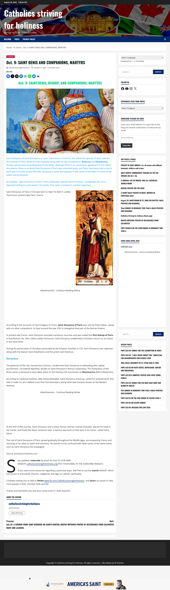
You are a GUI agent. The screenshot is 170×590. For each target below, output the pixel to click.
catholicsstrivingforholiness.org (42, 463)
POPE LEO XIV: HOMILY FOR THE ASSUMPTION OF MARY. (141, 350)
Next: (87, 523)
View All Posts (17, 513)
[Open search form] (165, 39)
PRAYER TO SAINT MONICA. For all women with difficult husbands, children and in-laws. (141, 167)
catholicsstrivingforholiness (19, 68)
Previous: (33, 524)
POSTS (17, 39)
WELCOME (7, 39)
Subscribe (126, 145)
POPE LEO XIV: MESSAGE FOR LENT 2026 (135, 407)
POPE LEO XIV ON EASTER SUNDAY (133, 402)
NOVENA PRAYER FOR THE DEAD (132, 188)
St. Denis (11, 57)
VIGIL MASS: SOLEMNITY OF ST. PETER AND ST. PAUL (140, 363)
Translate (140, 61)
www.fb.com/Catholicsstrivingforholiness (64, 480)
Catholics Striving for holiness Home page (136, 215)
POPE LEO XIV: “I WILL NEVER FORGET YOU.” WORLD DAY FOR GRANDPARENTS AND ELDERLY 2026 (141, 357)
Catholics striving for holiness (33, 19)
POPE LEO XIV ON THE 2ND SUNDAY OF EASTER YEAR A (141, 398)
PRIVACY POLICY (29, 39)
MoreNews (106, 563)
